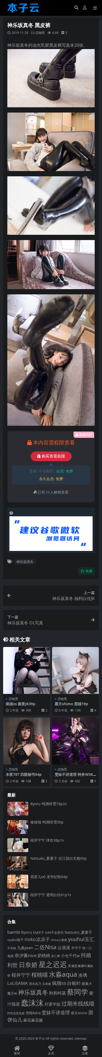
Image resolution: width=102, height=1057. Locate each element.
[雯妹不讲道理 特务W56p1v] (75, 741)
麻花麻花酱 (33, 1020)
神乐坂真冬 (24, 561)
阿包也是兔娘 (16, 1013)
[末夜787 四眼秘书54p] (26, 741)
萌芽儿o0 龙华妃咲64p (49, 876)
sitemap (81, 1038)
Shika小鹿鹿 (59, 940)
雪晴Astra (33, 1013)
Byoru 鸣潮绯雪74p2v (48, 803)
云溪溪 (64, 947)
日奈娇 (28, 964)
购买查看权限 (53, 456)
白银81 (74, 983)
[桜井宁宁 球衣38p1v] (17, 845)
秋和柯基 (57, 993)
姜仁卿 (55, 956)
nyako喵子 (15, 939)
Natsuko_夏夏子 (78, 932)
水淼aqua (63, 974)
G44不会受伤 (54, 932)
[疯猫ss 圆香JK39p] (26, 670)
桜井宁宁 (21, 975)
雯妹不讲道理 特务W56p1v (75, 776)
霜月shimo (79, 1013)
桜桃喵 (39, 974)
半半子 (76, 948)
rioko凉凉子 (37, 939)
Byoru (26, 932)
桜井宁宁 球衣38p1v (47, 840)
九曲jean (25, 947)
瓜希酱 (46, 984)
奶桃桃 (44, 955)
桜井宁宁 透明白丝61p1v (50, 894)
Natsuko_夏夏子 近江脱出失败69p (58, 858)
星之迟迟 (53, 964)
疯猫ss (59, 983)
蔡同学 (77, 992)
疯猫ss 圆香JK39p (20, 703)
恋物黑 (40, 32)
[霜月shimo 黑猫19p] (75, 670)
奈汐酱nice (26, 955)
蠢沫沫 (32, 1002)
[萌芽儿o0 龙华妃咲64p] (17, 882)
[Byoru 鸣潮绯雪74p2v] (17, 809)
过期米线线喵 (77, 1003)
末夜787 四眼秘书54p (24, 774)
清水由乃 (35, 983)
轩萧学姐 (52, 1004)
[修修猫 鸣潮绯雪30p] (17, 827)
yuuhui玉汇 (81, 939)
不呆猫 (11, 948)
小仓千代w (70, 955)
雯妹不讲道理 (56, 1012)
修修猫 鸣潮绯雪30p (47, 822)
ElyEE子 (38, 932)
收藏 (89, 571)
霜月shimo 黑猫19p (71, 703)
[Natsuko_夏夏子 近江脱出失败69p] (17, 863)
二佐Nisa (45, 947)
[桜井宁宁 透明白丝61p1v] (17, 900)
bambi (13, 932)
